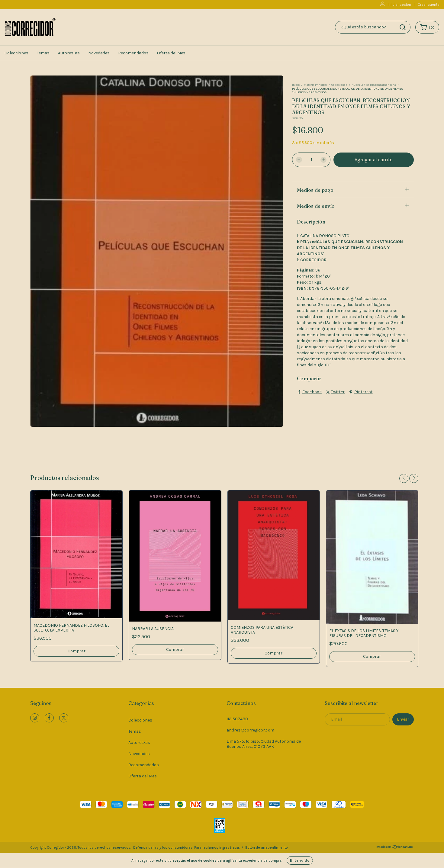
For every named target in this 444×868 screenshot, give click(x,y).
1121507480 (237, 719)
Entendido (300, 860)
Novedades (99, 53)
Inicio (296, 85)
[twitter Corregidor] (63, 717)
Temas (43, 53)
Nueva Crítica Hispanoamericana (374, 85)
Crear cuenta (428, 4)
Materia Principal (315, 85)
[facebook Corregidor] (49, 717)
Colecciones (16, 53)
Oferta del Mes (171, 53)
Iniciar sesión (399, 4)
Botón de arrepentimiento (266, 847)
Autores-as (69, 53)
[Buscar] (403, 27)
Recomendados (133, 53)
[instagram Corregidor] (34, 717)
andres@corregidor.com (250, 730)
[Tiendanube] (395, 848)
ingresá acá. (229, 847)
